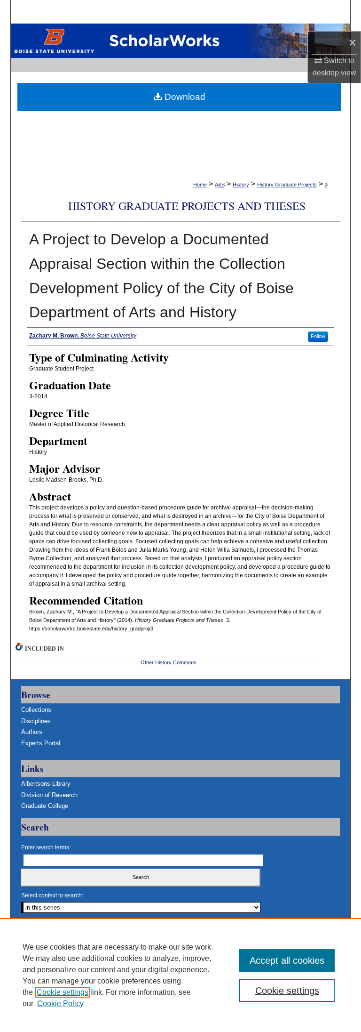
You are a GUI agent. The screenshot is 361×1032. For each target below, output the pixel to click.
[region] (180, 975)
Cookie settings (62, 992)
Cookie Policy (60, 1004)
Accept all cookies (287, 960)
